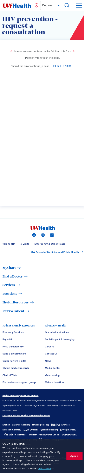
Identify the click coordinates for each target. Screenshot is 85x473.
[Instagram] (42, 234)
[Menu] (79, 5)
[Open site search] (67, 5)
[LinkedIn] (51, 234)
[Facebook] (33, 234)
